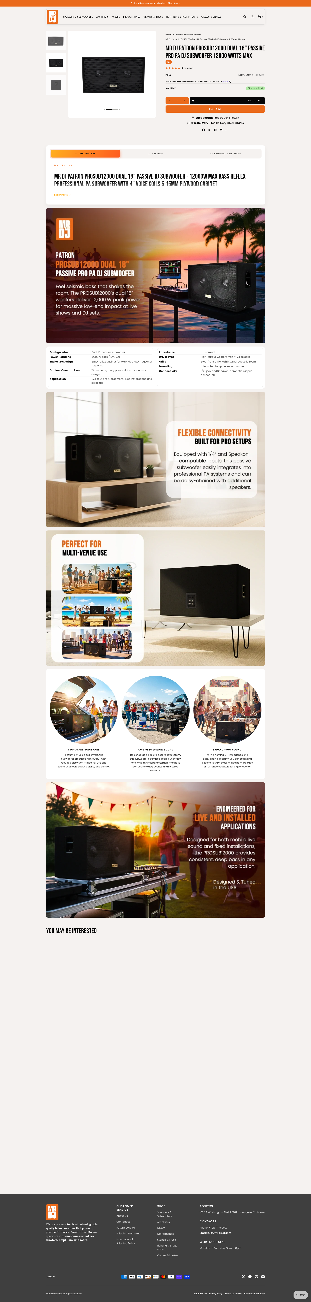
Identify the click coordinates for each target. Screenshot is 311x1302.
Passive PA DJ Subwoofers (188, 34)
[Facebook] (203, 130)
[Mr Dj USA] (52, 16)
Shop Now (173, 3)
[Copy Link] (227, 130)
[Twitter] (209, 130)
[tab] (85, 154)
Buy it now (215, 109)
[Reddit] (221, 130)
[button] (245, 17)
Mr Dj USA (57, 1293)
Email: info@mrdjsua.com (215, 1233)
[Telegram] (215, 130)
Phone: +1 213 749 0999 (213, 1228)
